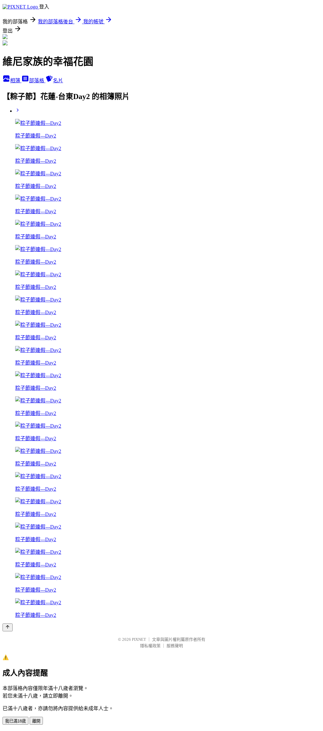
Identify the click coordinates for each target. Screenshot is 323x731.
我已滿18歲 (15, 721)
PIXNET (139, 639)
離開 (36, 721)
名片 (58, 80)
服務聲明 (175, 645)
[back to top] (8, 627)
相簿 (15, 80)
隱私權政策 (150, 645)
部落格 (37, 80)
